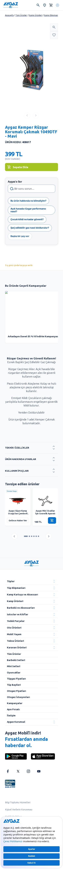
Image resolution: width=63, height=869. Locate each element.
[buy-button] (52, 520)
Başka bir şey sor (19, 236)
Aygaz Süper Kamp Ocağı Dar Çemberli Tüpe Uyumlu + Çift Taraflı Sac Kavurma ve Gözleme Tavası (18, 512)
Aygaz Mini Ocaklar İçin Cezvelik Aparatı (45, 512)
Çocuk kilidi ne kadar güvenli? (27, 219)
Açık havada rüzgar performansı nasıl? (28, 210)
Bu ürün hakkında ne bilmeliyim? (28, 200)
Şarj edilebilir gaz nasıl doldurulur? (29, 227)
